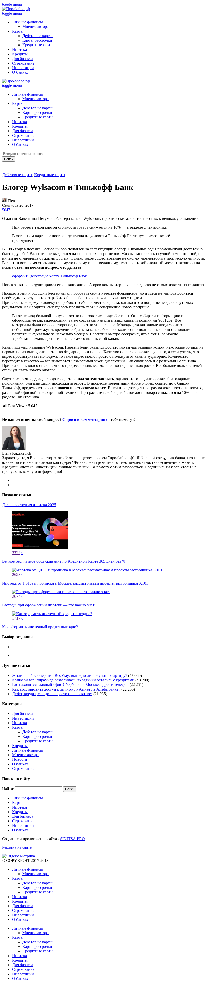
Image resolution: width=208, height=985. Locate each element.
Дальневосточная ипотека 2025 (29, 505)
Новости (19, 759)
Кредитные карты (37, 45)
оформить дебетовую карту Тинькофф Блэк (49, 276)
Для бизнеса (22, 58)
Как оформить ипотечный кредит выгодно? (40, 627)
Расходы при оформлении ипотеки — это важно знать (49, 605)
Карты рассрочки (37, 40)
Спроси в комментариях (84, 419)
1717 (16, 618)
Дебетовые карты (37, 36)
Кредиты (20, 54)
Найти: (8, 789)
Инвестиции (23, 68)
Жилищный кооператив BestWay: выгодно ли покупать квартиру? (69, 675)
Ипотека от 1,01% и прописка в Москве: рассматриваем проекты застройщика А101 (75, 583)
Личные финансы (27, 22)
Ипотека (19, 49)
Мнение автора (35, 26)
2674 (16, 596)
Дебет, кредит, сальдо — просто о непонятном (52, 694)
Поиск (8, 159)
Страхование (23, 63)
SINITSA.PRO (72, 839)
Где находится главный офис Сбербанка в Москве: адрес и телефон (70, 684)
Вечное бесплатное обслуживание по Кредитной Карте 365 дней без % (63, 561)
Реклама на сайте (17, 847)
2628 (16, 574)
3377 (16, 552)
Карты (17, 31)
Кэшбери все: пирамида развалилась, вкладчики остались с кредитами (73, 680)
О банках (20, 72)
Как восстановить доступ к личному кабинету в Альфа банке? (66, 689)
